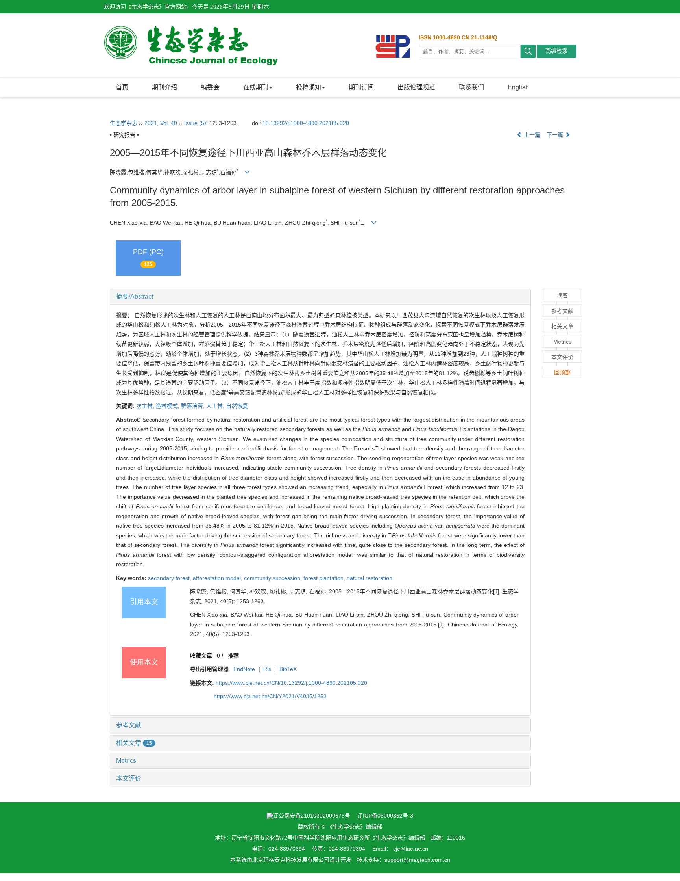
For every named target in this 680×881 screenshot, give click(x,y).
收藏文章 (201, 655)
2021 (150, 123)
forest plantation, (325, 578)
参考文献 (128, 725)
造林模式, (168, 406)
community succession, (273, 578)
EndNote (244, 669)
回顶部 (562, 372)
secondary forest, (170, 578)
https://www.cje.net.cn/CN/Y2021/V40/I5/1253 (270, 696)
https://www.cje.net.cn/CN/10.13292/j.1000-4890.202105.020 (291, 683)
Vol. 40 (168, 123)
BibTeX (288, 669)
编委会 (210, 87)
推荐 (233, 655)
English (518, 87)
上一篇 (531, 135)
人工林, (216, 406)
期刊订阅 (361, 87)
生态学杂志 (123, 123)
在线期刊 (255, 87)
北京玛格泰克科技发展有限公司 (290, 860)
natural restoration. (370, 578)
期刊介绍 (164, 87)
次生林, (146, 406)
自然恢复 (237, 406)
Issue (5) (195, 123)
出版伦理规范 (416, 87)
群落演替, (193, 406)
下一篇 (556, 135)
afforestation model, (218, 578)
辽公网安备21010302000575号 (311, 815)
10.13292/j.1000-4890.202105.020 (305, 123)
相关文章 (134, 743)
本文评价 (128, 778)
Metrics (126, 760)
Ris (267, 669)
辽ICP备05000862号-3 (385, 815)
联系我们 (471, 87)
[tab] (320, 296)
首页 (122, 87)
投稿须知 (308, 87)
